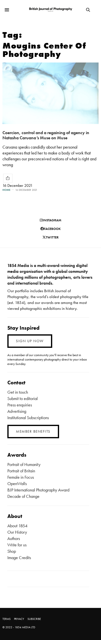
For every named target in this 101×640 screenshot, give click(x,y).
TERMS (6, 619)
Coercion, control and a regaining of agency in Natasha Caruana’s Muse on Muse (45, 135)
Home (6, 189)
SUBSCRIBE (34, 619)
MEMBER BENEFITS (33, 431)
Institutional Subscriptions (28, 417)
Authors (13, 538)
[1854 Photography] (50, 9)
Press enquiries (19, 405)
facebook (52, 228)
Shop (11, 551)
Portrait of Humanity (23, 464)
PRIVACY (19, 619)
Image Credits (19, 557)
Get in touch (17, 392)
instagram (52, 220)
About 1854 (17, 525)
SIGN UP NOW (30, 341)
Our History (17, 532)
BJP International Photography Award (38, 490)
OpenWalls (17, 483)
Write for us (16, 545)
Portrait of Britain (21, 471)
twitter (52, 237)
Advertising (16, 411)
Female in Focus (20, 477)
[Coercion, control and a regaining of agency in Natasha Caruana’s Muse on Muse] (50, 93)
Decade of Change (23, 496)
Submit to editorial (22, 398)
